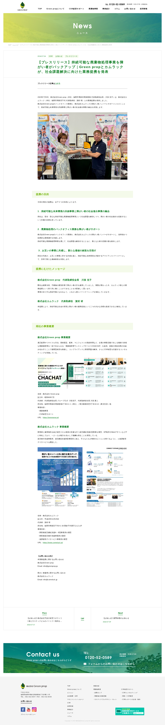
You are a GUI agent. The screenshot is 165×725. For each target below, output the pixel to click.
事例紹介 (106, 9)
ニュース (15, 45)
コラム (117, 9)
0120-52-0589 (117, 4)
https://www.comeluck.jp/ (53, 542)
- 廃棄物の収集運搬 (100, 696)
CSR (51, 56)
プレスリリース (71, 56)
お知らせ (59, 56)
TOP (40, 9)
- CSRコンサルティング (129, 692)
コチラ (57, 83)
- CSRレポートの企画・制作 (130, 699)
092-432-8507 (30, 697)
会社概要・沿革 (72, 696)
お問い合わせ (129, 9)
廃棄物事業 (93, 9)
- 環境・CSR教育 (127, 696)
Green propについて (55, 9)
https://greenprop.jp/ (51, 417)
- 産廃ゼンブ (98, 692)
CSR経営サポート (76, 9)
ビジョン (70, 692)
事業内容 (96, 686)
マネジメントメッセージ (75, 699)
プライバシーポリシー (28, 714)
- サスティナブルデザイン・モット (105, 699)
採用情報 (143, 9)
